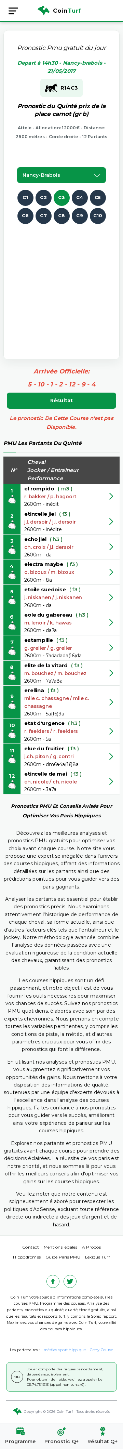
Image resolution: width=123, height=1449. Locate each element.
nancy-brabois (41, 175)
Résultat (61, 400)
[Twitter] (70, 1281)
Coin (67, 10)
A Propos (91, 1247)
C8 (61, 215)
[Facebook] (52, 1281)
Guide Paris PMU (62, 1257)
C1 (25, 197)
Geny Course (101, 1349)
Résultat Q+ (102, 1441)
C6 (25, 215)
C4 (79, 197)
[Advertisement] (61, 285)
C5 (98, 197)
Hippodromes (27, 1257)
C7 (43, 215)
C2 (43, 197)
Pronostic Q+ (61, 1441)
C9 (79, 215)
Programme (20, 1441)
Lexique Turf (97, 1257)
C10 (97, 215)
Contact (30, 1247)
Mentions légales (60, 1247)
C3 (61, 197)
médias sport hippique (65, 1349)
